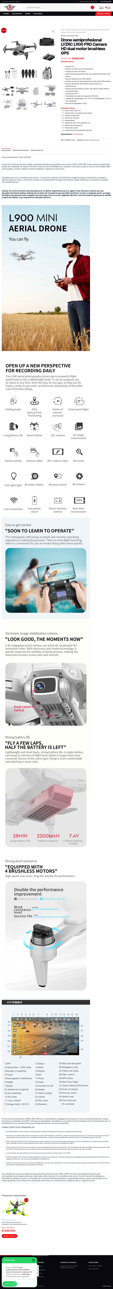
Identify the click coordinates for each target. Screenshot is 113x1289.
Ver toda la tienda (103, 13)
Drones (40, 1273)
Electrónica (41, 1276)
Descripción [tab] (6, 150)
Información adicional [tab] (21, 150)
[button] (53, 31)
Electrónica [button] (38, 13)
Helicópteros (41, 1269)
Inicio (62, 30)
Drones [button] (27, 13)
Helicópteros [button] (17, 13)
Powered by (38, 1271)
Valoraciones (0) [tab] (37, 150)
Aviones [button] (6, 13)
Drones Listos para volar (73, 30)
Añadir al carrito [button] (10, 1236)
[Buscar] (92, 7)
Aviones (40, 1266)
